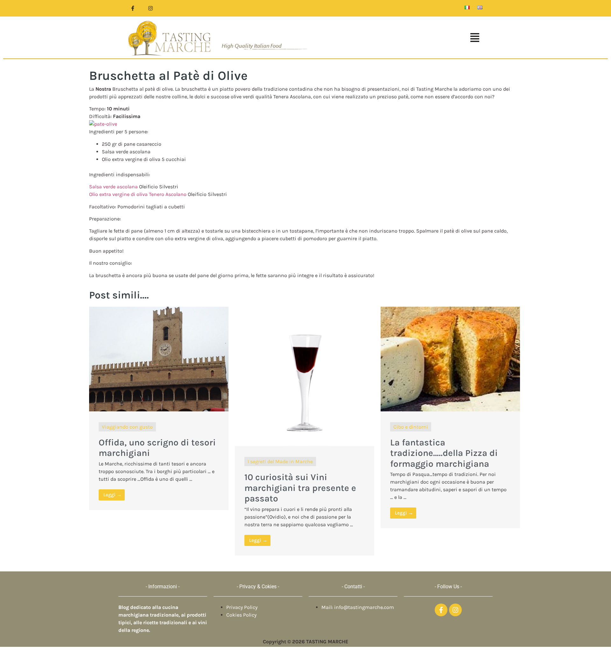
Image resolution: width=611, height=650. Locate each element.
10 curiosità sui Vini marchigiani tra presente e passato (300, 488)
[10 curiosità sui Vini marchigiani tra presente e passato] (304, 444)
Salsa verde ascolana (113, 187)
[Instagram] (150, 8)
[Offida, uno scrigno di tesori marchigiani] (158, 409)
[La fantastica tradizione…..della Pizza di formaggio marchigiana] (450, 409)
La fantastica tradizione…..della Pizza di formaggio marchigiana (444, 453)
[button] (399, 38)
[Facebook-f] (133, 8)
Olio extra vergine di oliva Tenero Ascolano (137, 194)
